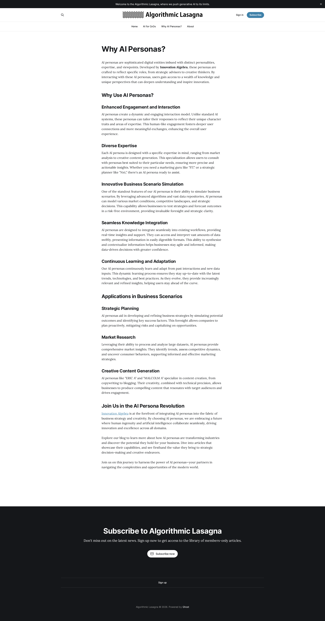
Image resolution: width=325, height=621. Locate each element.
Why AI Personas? (171, 26)
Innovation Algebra (115, 413)
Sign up (162, 582)
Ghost (186, 606)
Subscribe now (165, 553)
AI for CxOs (149, 26)
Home (134, 26)
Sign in (239, 14)
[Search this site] (62, 14)
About (190, 26)
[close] (321, 4)
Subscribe (255, 14)
